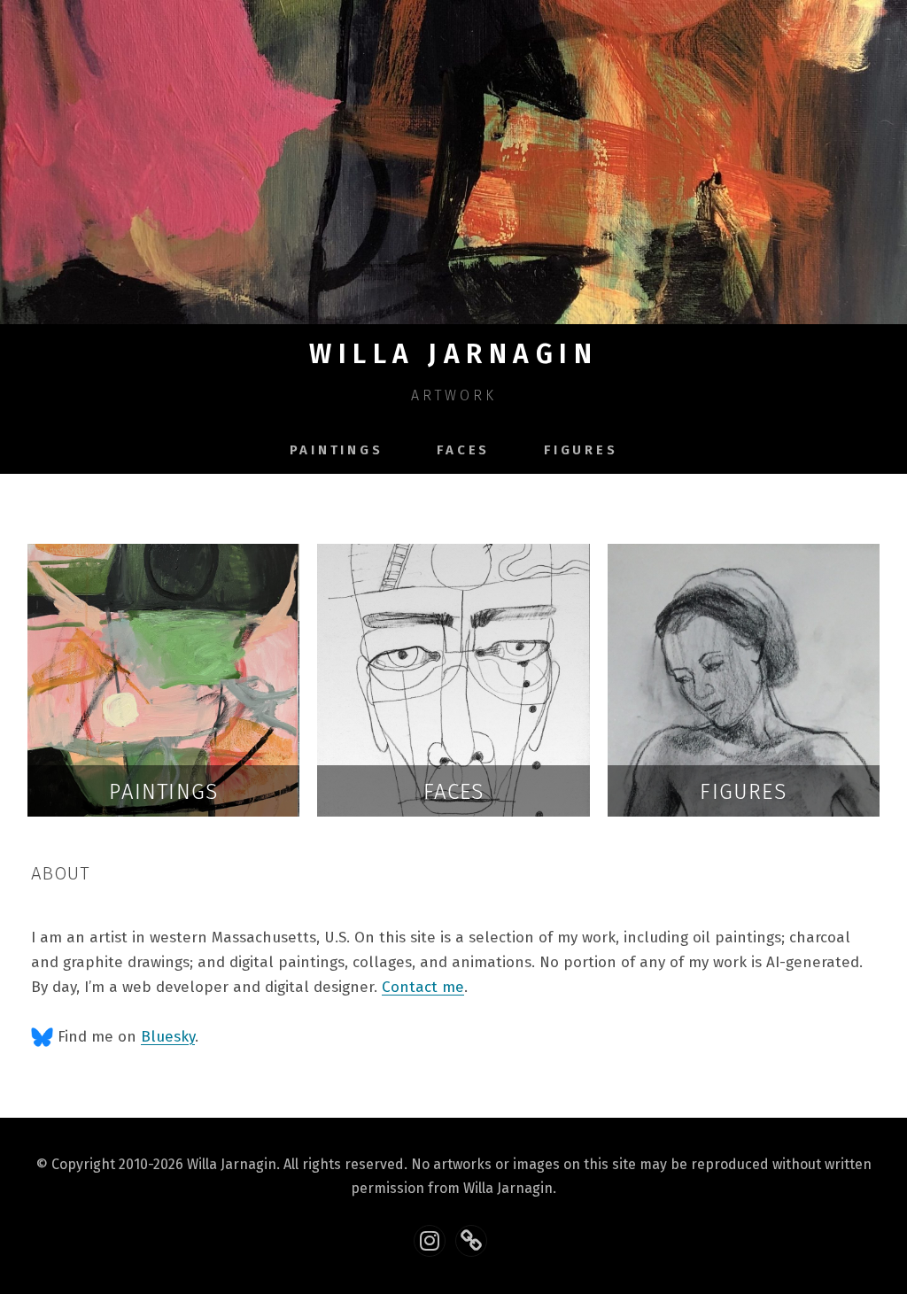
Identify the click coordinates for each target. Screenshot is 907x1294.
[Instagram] (430, 1241)
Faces (463, 450)
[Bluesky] (471, 1241)
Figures (580, 450)
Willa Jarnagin (453, 354)
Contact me (423, 987)
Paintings (337, 450)
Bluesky (168, 1036)
